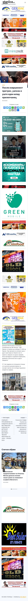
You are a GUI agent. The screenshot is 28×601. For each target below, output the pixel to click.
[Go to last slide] (4, 470)
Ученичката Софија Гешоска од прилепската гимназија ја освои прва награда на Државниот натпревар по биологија (20, 425)
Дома (3, 85)
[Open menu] (25, 2)
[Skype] (20, 108)
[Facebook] (4, 108)
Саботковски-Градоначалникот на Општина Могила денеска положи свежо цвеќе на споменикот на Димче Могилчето (13, 476)
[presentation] (14, 461)
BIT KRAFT (23, 597)
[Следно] (24, 470)
